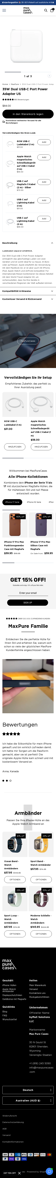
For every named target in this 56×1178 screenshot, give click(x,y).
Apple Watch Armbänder (9, 990)
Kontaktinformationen (13, 1142)
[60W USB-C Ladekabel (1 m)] (14, 404)
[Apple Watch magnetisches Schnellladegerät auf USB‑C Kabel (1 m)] (41, 404)
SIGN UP (27, 602)
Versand (33, 989)
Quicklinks (8, 1006)
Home (5, 84)
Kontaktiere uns (37, 993)
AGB (4, 1129)
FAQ (4, 1015)
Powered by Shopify (37, 1172)
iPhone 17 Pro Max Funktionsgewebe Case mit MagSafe (14, 545)
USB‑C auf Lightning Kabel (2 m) (25, 221)
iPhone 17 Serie (12, 502)
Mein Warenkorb (37, 985)
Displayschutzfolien (12, 995)
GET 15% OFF (10, 1173)
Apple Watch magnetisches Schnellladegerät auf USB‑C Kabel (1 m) (26, 162)
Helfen (33, 980)
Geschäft (7, 980)
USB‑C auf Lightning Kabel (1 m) (25, 202)
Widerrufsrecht (9, 1116)
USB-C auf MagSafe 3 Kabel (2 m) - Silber (26, 184)
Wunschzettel (9, 1019)
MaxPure (15, 84)
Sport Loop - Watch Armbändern (11, 919)
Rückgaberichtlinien (39, 997)
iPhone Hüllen (9, 985)
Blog (4, 1011)
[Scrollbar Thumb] (13, 72)
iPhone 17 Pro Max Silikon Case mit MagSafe (40, 545)
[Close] (19, 1173)
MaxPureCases (28, 341)
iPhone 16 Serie (34, 502)
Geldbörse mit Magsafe (14, 999)
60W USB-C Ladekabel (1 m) (25, 142)
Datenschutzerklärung (13, 1122)
